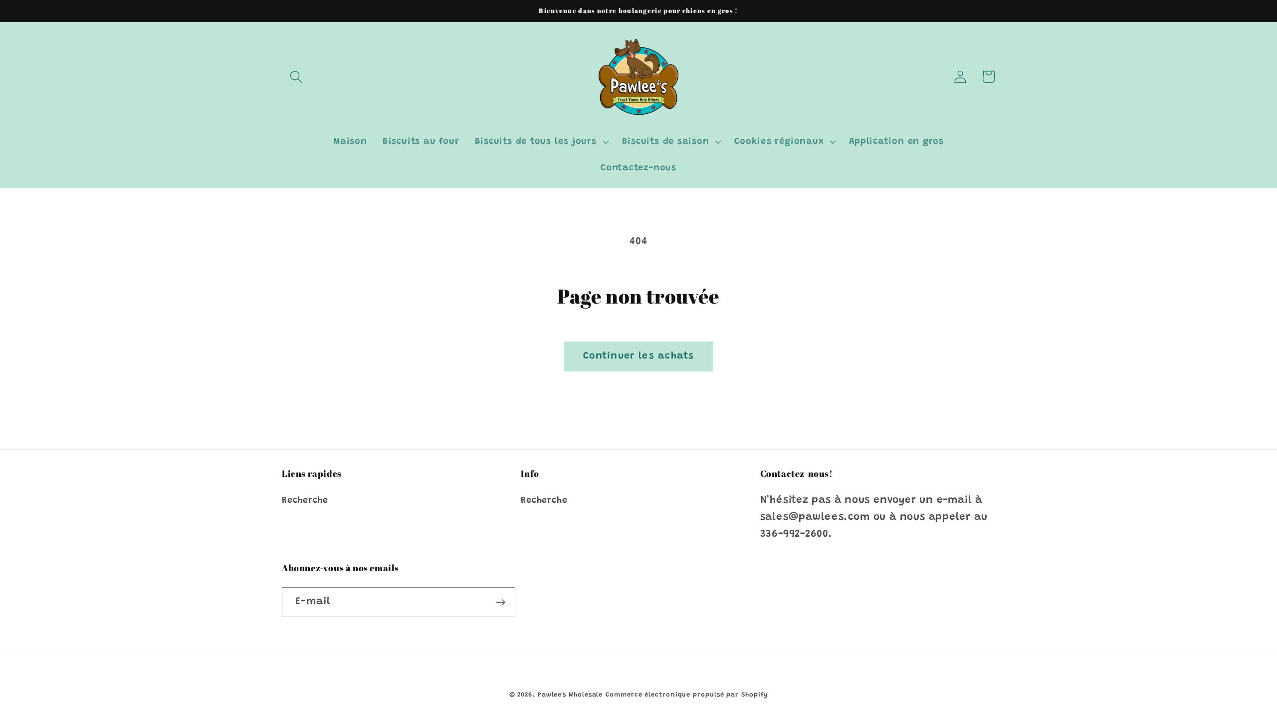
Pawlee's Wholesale (570, 695)
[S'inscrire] (500, 602)
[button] (296, 76)
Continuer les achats (638, 356)
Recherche (305, 500)
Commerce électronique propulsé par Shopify (687, 695)
